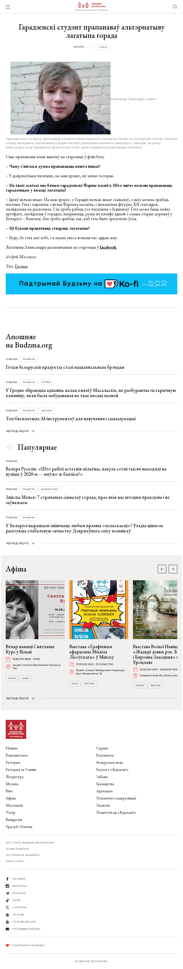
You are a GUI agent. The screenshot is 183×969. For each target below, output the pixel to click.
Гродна (21, 266)
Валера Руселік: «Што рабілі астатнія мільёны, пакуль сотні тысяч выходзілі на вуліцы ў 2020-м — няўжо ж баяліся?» (86, 471)
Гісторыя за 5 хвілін (21, 769)
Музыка (12, 783)
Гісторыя (46, 382)
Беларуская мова (109, 762)
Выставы (89, 683)
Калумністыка (17, 755)
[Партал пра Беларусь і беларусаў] (91, 6)
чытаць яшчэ (17, 431)
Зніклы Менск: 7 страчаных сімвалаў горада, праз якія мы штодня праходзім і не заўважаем (88, 499)
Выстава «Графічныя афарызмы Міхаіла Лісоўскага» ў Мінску (91, 651)
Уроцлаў (140, 685)
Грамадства (28, 359)
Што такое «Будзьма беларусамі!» (30, 842)
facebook (108, 247)
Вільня (11, 678)
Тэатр (10, 812)
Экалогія (103, 805)
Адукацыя (46, 410)
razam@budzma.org (26, 928)
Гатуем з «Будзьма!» (112, 769)
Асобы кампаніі (17, 848)
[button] (173, 569)
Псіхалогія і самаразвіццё (116, 798)
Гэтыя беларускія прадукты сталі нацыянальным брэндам (65, 367)
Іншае (25, 678)
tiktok (16, 900)
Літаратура (15, 776)
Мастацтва (14, 805)
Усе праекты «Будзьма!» (23, 855)
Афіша (11, 798)
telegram (19, 893)
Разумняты (105, 755)
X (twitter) (19, 907)
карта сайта (15, 861)
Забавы (102, 776)
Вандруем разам (49, 489)
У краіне (103, 47)
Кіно (9, 790)
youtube (18, 914)
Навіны (12, 748)
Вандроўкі (14, 819)
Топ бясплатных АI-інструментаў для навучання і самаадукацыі (71, 418)
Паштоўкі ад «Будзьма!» (116, 812)
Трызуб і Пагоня (19, 826)
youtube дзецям (24, 921)
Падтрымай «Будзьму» (28, 945)
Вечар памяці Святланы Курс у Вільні (30, 649)
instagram (19, 886)
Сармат (102, 748)
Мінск (75, 683)
